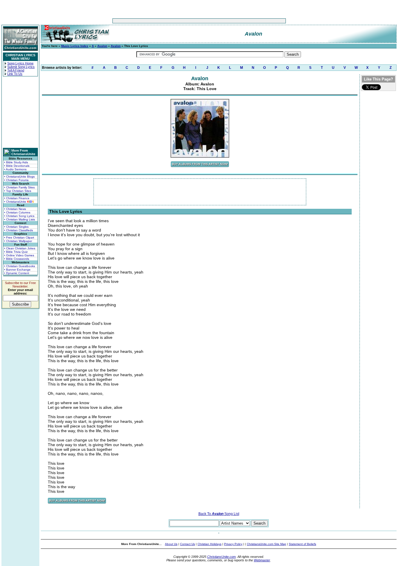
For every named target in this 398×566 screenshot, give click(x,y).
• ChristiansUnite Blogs (19, 176)
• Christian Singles (16, 226)
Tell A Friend (15, 70)
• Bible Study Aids (16, 162)
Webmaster (262, 560)
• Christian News (15, 209)
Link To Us (14, 74)
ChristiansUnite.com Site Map (266, 544)
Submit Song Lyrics (21, 67)
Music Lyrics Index (74, 46)
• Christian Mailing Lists (19, 219)
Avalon (102, 46)
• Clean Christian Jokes (19, 248)
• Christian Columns (17, 212)
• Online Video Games (19, 255)
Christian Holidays (209, 544)
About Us (171, 544)
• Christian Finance (16, 198)
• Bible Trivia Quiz (16, 251)
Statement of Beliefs (302, 544)
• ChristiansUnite (19, 201)
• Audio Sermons (15, 169)
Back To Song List (218, 514)
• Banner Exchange (17, 269)
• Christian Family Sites (19, 187)
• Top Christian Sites (17, 190)
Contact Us (187, 544)
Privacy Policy (233, 544)
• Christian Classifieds (18, 230)
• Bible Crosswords (16, 258)
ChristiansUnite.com (221, 556)
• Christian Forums (16, 180)
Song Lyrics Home (20, 63)
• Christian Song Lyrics (19, 216)
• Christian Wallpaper (18, 241)
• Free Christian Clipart (19, 237)
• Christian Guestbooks (19, 266)
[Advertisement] (181, 21)
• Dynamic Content (16, 273)
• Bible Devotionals (16, 165)
